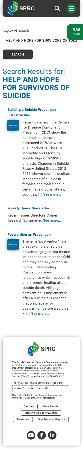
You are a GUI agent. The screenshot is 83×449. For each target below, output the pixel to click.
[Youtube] (31, 435)
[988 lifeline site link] (75, 32)
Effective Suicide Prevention (41, 412)
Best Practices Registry (51, 419)
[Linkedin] (52, 435)
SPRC (48, 349)
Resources (23, 419)
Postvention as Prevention (29, 234)
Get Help (29, 406)
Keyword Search (16, 31)
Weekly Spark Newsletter (28, 208)
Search (18, 54)
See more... (52, 194)
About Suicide (50, 406)
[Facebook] (41, 435)
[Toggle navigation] (71, 9)
